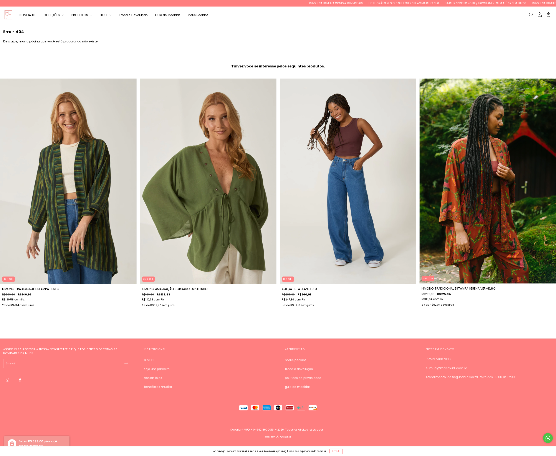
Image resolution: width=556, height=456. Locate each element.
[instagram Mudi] (8, 380)
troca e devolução (299, 369)
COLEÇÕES (52, 15)
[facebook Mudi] (20, 380)
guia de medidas (297, 387)
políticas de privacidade (303, 378)
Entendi (336, 451)
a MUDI (149, 360)
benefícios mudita (158, 387)
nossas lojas (153, 378)
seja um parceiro (157, 369)
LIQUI (104, 15)
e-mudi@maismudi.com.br (446, 368)
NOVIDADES (28, 15)
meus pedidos (295, 360)
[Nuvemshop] (278, 437)
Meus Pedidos (198, 15)
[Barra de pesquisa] (531, 15)
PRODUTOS (80, 15)
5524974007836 (438, 359)
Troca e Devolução (133, 15)
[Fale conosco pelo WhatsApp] (548, 438)
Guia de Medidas (167, 15)
